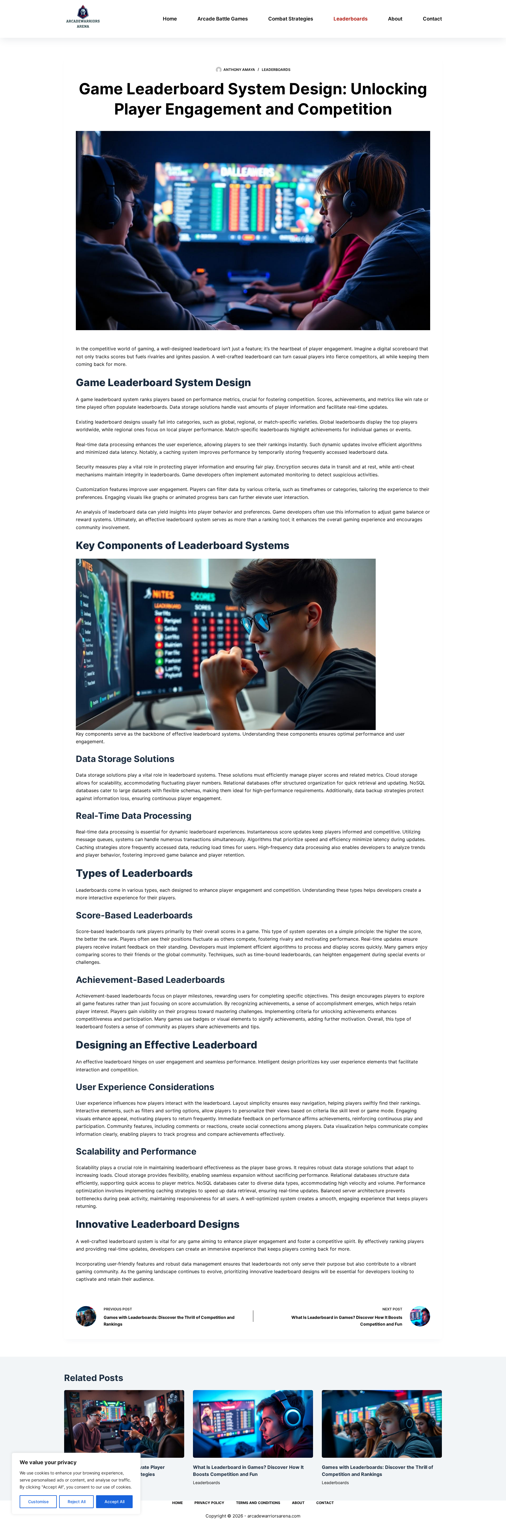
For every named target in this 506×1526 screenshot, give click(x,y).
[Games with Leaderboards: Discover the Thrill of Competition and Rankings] (382, 1424)
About (395, 19)
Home (170, 19)
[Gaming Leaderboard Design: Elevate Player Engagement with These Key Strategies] (124, 1424)
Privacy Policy (209, 1503)
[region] (76, 1483)
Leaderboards (350, 19)
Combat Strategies (290, 19)
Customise (38, 1501)
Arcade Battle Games (222, 19)
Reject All (77, 1501)
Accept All (114, 1501)
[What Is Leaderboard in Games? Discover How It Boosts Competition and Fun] (253, 1424)
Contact (432, 19)
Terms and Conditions (258, 1503)
